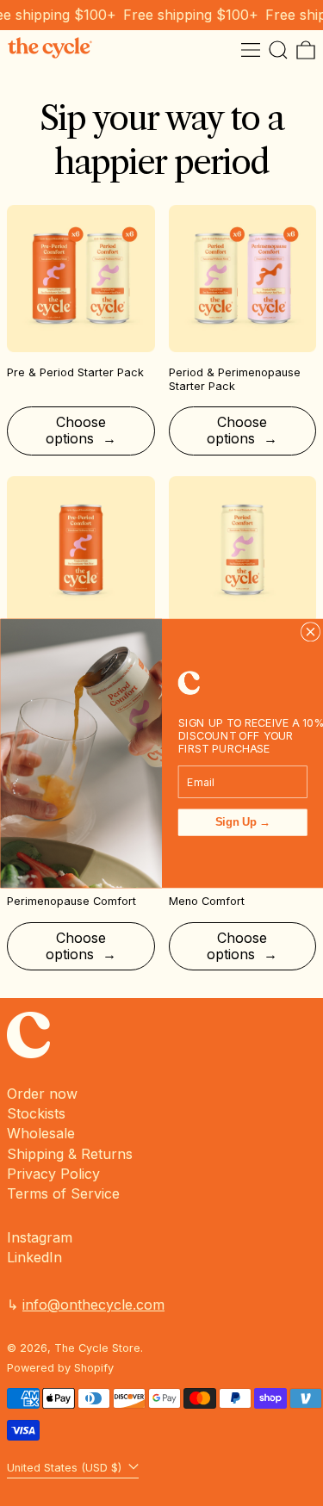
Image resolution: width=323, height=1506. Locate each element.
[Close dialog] (310, 631)
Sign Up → (242, 821)
